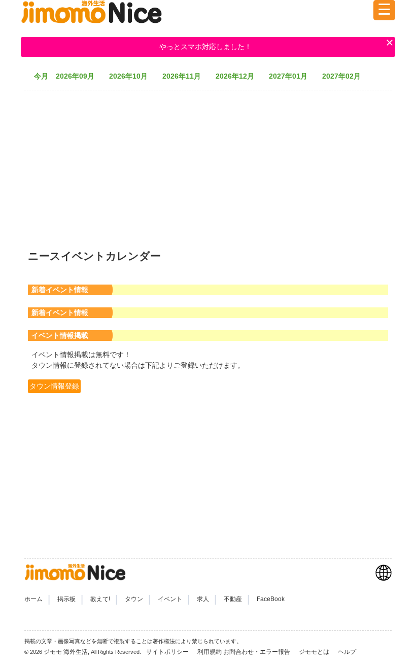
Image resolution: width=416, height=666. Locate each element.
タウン (134, 599)
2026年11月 (185, 76)
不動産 (233, 599)
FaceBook (271, 599)
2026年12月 (238, 76)
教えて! (100, 599)
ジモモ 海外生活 (66, 651)
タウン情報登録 (54, 386)
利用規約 (209, 651)
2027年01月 (292, 76)
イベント (170, 599)
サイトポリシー (168, 651)
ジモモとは (315, 651)
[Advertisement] (208, 165)
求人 (203, 599)
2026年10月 (132, 76)
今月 (41, 76)
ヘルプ (347, 651)
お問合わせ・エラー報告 (257, 651)
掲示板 (66, 599)
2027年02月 (345, 76)
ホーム (33, 599)
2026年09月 (78, 76)
